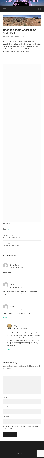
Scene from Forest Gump (11, 245)
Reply (5, 276)
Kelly (15, 326)
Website (6, 417)
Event (8, 229)
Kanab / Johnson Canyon (11, 236)
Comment (7, 374)
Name (5, 397)
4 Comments (19, 37)
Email (5, 407)
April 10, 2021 (8, 37)
